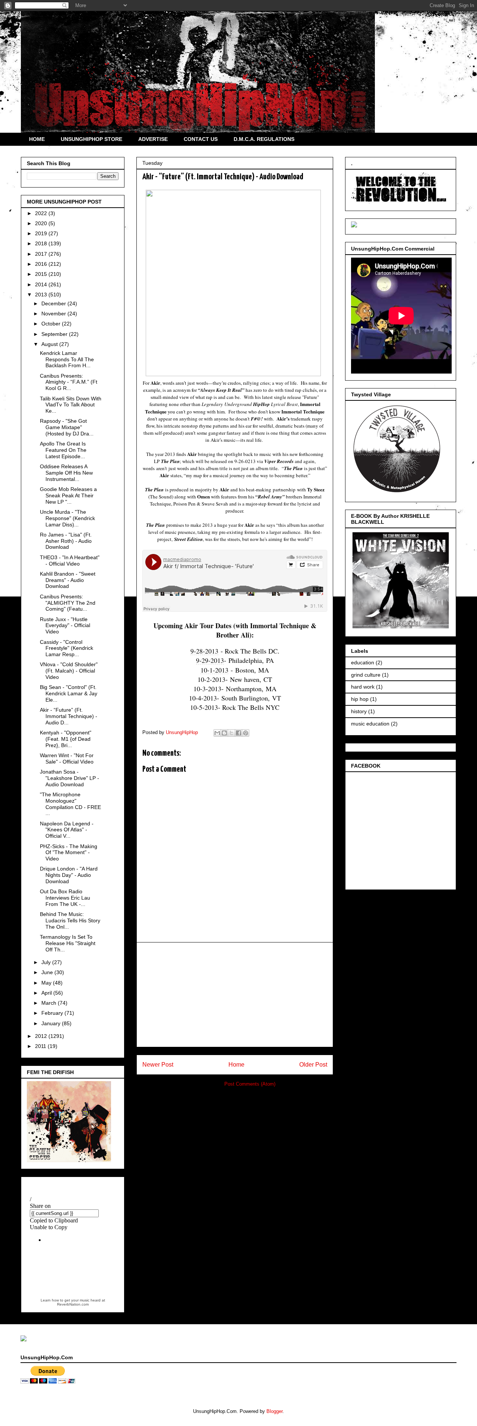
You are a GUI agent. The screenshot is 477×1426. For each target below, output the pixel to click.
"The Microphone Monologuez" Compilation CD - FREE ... (70, 803)
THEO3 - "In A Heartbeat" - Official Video (69, 560)
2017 (41, 254)
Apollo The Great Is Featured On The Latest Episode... (63, 450)
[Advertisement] (235, 994)
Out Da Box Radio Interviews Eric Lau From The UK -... (65, 897)
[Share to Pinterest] (245, 733)
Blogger (274, 1411)
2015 (41, 274)
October (51, 324)
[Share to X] (231, 733)
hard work (363, 687)
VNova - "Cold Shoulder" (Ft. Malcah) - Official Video (69, 670)
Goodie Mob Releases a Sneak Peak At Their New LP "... (68, 495)
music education (370, 724)
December (54, 303)
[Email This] (217, 733)
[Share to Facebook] (238, 733)
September (55, 334)
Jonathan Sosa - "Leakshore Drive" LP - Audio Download (69, 778)
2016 (41, 264)
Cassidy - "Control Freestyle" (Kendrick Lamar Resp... (66, 648)
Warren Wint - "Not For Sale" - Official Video (67, 758)
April (47, 993)
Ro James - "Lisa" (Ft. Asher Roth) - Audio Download (66, 541)
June (47, 972)
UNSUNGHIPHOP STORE (91, 139)
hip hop (360, 699)
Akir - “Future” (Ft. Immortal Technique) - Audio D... (68, 716)
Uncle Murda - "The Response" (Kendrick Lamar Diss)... (67, 518)
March (49, 1003)
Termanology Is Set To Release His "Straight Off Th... (67, 943)
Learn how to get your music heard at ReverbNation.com (73, 1302)
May (47, 983)
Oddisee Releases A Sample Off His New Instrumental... (66, 472)
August (50, 344)
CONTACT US (201, 139)
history (359, 711)
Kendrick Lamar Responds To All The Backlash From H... (67, 359)
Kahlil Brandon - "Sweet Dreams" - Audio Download (67, 580)
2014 (41, 284)
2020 (41, 223)
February (52, 1013)
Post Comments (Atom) (249, 1084)
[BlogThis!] (224, 733)
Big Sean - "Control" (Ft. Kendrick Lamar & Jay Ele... (68, 693)
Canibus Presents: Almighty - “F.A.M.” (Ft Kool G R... (68, 382)
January (51, 1023)
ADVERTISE (153, 139)
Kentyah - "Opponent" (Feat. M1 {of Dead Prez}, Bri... (65, 739)
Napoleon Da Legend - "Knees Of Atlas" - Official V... (67, 830)
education (362, 662)
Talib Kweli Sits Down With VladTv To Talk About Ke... (70, 405)
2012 (41, 1036)
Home (236, 1064)
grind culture (365, 675)
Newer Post (157, 1064)
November (54, 314)
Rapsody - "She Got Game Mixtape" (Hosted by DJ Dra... (67, 427)
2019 (41, 233)
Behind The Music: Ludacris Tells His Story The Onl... (70, 920)
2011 (41, 1046)
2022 (41, 213)
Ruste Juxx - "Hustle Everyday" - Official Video (65, 625)
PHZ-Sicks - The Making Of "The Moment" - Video (68, 852)
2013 (41, 295)
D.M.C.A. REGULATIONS (264, 139)
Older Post (313, 1064)
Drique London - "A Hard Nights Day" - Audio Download (69, 875)
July (46, 962)
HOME (37, 139)
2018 (41, 243)
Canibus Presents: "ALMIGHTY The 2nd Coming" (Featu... (67, 603)
